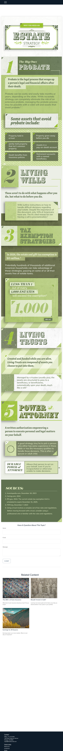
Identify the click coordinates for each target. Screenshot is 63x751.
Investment (7, 748)
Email (4, 537)
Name (4, 528)
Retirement (7, 746)
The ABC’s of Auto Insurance (12, 600)
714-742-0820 (11, 736)
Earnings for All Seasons (10, 630)
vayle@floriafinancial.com (10, 741)
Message (5, 547)
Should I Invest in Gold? (38, 600)
